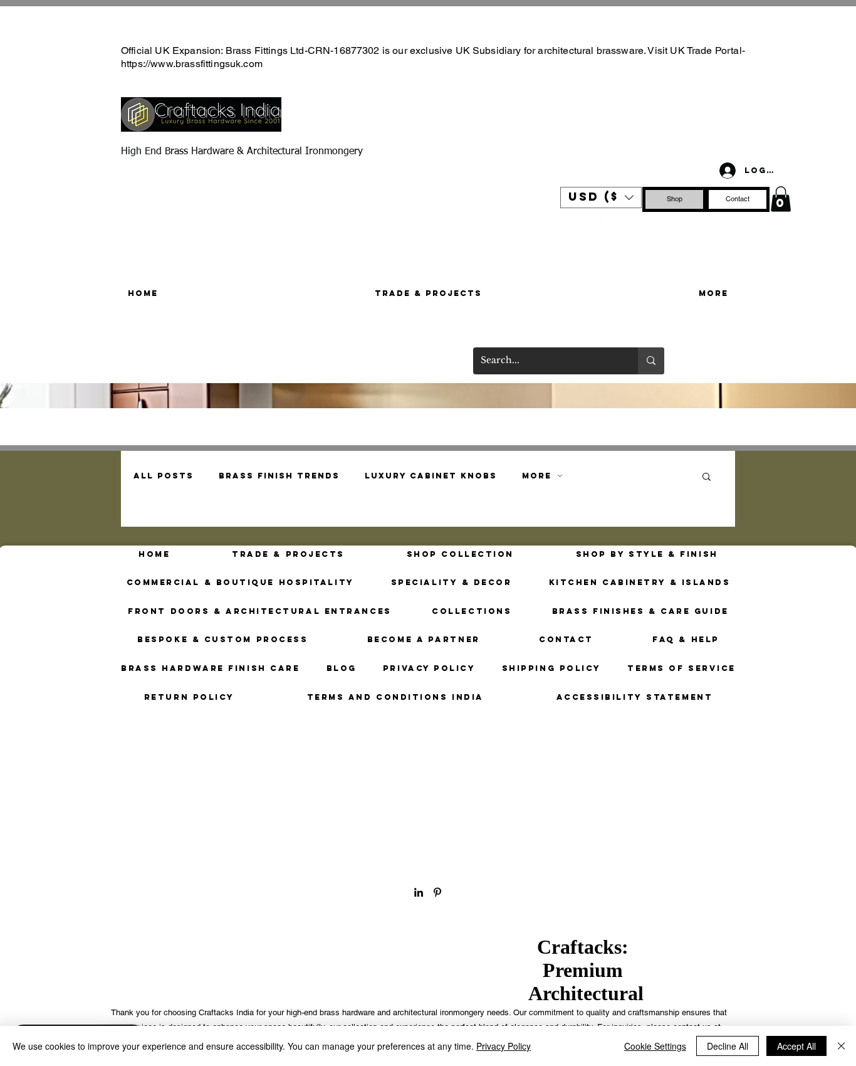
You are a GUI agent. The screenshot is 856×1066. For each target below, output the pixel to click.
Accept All (796, 1046)
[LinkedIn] (418, 892)
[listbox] (601, 197)
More (536, 475)
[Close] (841, 1046)
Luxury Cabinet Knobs (431, 475)
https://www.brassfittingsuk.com (192, 64)
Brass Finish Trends (279, 475)
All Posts (163, 475)
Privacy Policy (503, 1046)
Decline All (727, 1046)
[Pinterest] (608, 219)
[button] (601, 197)
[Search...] (651, 360)
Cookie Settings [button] (655, 1046)
